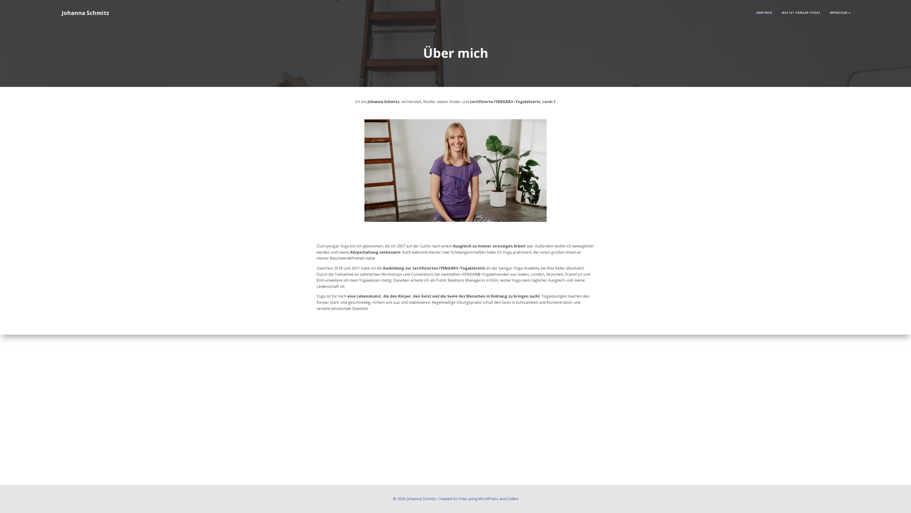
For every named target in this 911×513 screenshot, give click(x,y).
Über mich (764, 13)
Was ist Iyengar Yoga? (801, 13)
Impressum (838, 13)
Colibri (512, 498)
